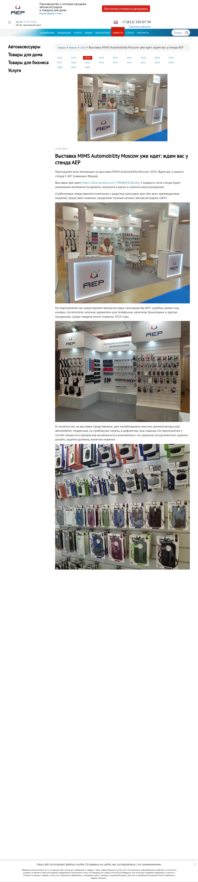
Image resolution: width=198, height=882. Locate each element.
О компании (47, 32)
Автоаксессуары (24, 47)
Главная (62, 47)
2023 (101, 57)
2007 (73, 67)
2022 (115, 57)
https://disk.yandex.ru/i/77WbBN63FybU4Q (110, 183)
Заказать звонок (140, 26)
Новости (118, 32)
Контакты (142, 32)
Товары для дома (25, 55)
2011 (143, 62)
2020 (143, 57)
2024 (83, 47)
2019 (157, 57)
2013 (115, 62)
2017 (59, 62)
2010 (157, 62)
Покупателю (102, 32)
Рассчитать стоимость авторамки (126, 8)
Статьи (130, 32)
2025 (73, 57)
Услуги (78, 32)
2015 (87, 62)
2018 (171, 57)
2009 (171, 62)
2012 (129, 62)
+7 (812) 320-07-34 (136, 22)
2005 (87, 67)
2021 (129, 57)
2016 (73, 62)
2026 (59, 57)
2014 (101, 62)
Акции (88, 32)
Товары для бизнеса (28, 62)
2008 (59, 67)
